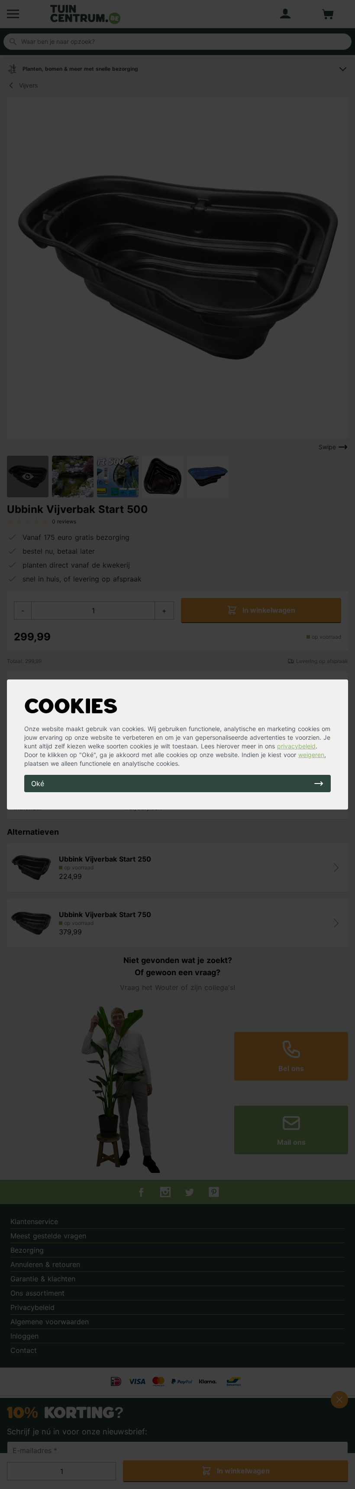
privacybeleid (296, 746)
